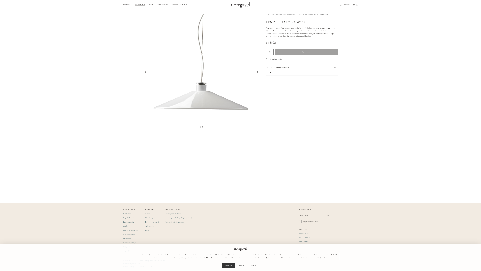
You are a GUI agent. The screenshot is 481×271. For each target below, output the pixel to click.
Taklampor (304, 15)
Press (147, 230)
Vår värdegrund (150, 218)
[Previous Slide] (145, 72)
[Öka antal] (272, 52)
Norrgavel (271, 15)
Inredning (140, 5)
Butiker (126, 226)
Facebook (304, 233)
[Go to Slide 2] (203, 127)
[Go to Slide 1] (200, 127)
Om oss (147, 214)
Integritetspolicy (129, 222)
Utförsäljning (179, 5)
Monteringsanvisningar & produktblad (178, 218)
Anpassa (241, 265)
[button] (201, 72)
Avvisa (253, 265)
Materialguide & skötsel (173, 214)
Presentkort (127, 239)
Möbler (127, 5)
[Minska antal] (267, 52)
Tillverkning (149, 226)
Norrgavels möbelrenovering (174, 222)
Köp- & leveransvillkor (131, 218)
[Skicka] (327, 215)
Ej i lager (306, 52)
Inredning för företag (130, 230)
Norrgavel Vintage (129, 243)
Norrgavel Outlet (129, 234)
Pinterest (304, 242)
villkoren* (315, 221)
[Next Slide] (257, 72)
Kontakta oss (127, 214)
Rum (151, 5)
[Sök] (341, 5)
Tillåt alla (228, 265)
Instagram (304, 237)
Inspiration (162, 5)
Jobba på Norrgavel (152, 222)
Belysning (292, 15)
